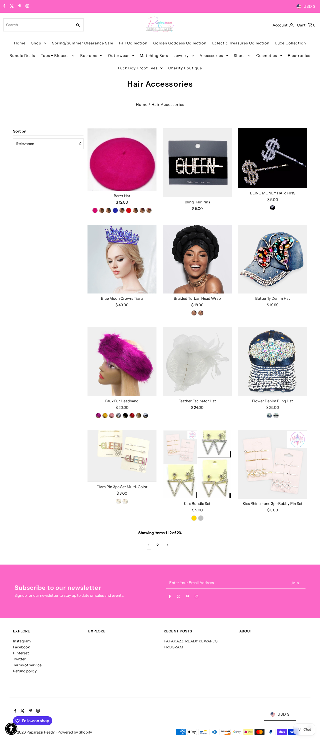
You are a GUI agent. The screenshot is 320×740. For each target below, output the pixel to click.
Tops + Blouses (55, 55)
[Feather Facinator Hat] (197, 361)
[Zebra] (145, 415)
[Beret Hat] (122, 159)
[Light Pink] (149, 210)
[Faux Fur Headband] (122, 361)
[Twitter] (11, 6)
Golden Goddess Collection (179, 43)
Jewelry (181, 55)
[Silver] (118, 501)
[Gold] (272, 207)
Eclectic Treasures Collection (241, 43)
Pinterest (21, 653)
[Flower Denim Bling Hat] (272, 361)
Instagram (22, 641)
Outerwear (118, 55)
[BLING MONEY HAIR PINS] (272, 158)
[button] (11, 729)
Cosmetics (266, 55)
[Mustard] (105, 415)
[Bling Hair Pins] (197, 162)
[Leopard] (138, 415)
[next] (167, 545)
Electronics (299, 55)
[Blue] (115, 210)
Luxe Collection (290, 43)
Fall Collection (133, 43)
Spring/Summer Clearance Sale (82, 43)
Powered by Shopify (75, 732)
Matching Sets (154, 55)
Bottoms (88, 55)
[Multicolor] (118, 415)
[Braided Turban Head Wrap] (197, 259)
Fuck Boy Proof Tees (138, 68)
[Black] (135, 210)
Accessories (211, 55)
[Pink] (95, 210)
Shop (36, 43)
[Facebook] (3, 6)
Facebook (21, 647)
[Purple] (122, 210)
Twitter (19, 659)
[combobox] (38, 25)
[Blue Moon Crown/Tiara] (122, 259)
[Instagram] (26, 6)
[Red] (128, 210)
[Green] (108, 210)
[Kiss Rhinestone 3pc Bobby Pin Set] (272, 464)
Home (20, 43)
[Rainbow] (200, 312)
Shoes (240, 55)
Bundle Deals (22, 55)
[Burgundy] (142, 210)
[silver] (200, 518)
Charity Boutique (185, 68)
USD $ (310, 6)
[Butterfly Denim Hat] (272, 259)
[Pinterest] (19, 6)
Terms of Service (27, 665)
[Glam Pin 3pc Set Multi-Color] (122, 456)
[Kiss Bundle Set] (197, 464)
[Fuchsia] (98, 415)
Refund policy (25, 671)
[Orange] (101, 210)
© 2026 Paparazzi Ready (34, 732)
